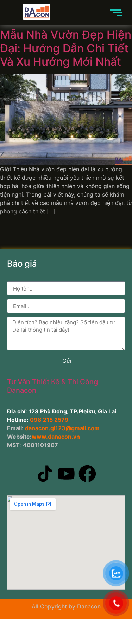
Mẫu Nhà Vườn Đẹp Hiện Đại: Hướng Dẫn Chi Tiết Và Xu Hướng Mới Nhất (65, 48)
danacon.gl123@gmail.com (62, 428)
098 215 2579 (49, 419)
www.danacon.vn (56, 436)
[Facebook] (87, 475)
